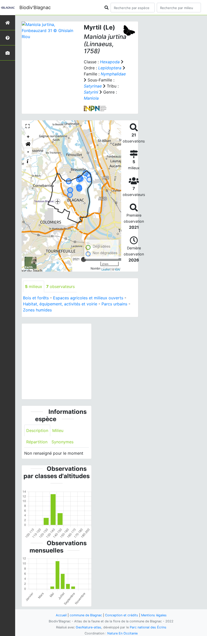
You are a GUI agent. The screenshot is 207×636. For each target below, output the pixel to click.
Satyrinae (93, 86)
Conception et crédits (121, 615)
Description (37, 430)
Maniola (91, 98)
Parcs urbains (114, 303)
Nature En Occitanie (122, 633)
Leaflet (105, 269)
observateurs (60, 286)
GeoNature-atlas (88, 627)
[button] (28, 144)
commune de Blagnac (86, 615)
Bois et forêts (36, 297)
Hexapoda (110, 61)
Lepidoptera (109, 67)
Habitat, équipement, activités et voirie (60, 303)
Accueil (61, 615)
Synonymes (62, 441)
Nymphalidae (113, 73)
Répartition (36, 441)
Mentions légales (154, 615)
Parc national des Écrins (148, 627)
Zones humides (37, 309)
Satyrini (91, 92)
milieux (33, 286)
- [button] (28, 151)
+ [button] (28, 136)
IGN (117, 269)
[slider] (83, 259)
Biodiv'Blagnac (35, 7)
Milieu (57, 430)
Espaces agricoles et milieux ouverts (88, 297)
